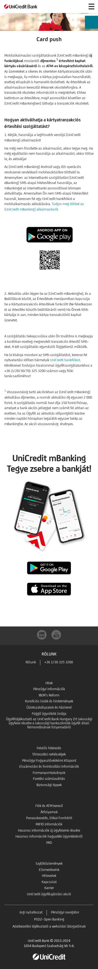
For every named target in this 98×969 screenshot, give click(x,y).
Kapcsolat (49, 882)
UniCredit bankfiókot (65, 360)
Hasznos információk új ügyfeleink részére (49, 830)
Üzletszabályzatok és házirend (49, 707)
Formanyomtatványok (49, 773)
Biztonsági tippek (49, 785)
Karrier (49, 888)
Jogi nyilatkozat (30, 912)
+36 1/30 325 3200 (58, 662)
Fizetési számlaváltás (49, 779)
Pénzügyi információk (49, 689)
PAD (49, 843)
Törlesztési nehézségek (49, 754)
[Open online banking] (78, 6)
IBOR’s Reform (49, 695)
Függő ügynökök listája (49, 714)
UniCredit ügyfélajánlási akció (49, 894)
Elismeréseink (49, 870)
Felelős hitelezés (49, 748)
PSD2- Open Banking (49, 919)
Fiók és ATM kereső (49, 806)
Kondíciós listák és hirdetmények (49, 701)
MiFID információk (49, 824)
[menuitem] (91, 26)
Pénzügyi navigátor (65, 912)
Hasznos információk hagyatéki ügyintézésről (49, 836)
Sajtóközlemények (49, 863)
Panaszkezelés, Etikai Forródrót (49, 818)
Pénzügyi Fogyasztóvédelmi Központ (49, 760)
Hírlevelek (49, 876)
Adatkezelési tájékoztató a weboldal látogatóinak (49, 926)
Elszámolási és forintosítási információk (49, 766)
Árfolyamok (49, 812)
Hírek (49, 683)
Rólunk (31, 662)
